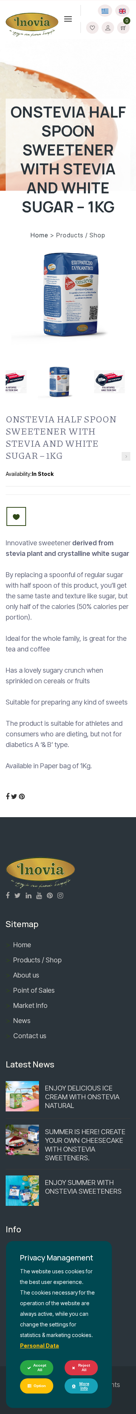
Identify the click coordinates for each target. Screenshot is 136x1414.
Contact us (29, 1036)
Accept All (39, 1367)
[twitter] (14, 796)
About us (26, 975)
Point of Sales (34, 990)
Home (40, 235)
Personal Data (39, 1345)
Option (40, 1386)
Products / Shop (37, 960)
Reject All (84, 1367)
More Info (84, 1385)
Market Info (30, 1005)
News (22, 1021)
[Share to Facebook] (7, 796)
